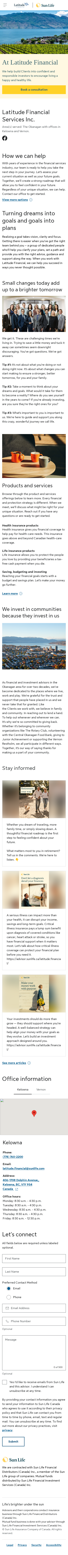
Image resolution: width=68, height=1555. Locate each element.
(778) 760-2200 (13, 1157)
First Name (12, 1258)
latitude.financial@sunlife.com (23, 1168)
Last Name (12, 1271)
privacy (7, 1430)
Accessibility (53, 1545)
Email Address (20, 1308)
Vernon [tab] (41, 1089)
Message (11, 1339)
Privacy (22, 1545)
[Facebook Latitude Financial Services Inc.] (4, 138)
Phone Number (21, 1321)
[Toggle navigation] (5, 5)
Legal (10, 1545)
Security (36, 1545)
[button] (34, 1113)
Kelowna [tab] (22, 1089)
